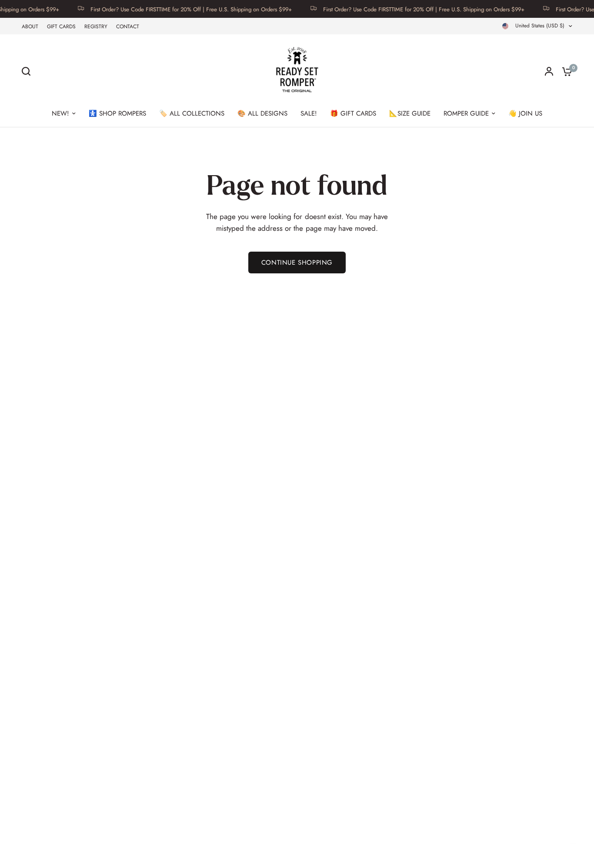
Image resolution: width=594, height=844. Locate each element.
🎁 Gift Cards (353, 113)
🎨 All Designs (262, 113)
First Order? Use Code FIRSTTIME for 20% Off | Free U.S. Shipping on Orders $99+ (182, 9)
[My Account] (549, 71)
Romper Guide (466, 113)
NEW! (60, 113)
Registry (95, 26)
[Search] (28, 71)
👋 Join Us (525, 113)
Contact (127, 26)
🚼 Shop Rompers (117, 113)
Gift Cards (61, 26)
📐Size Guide (409, 113)
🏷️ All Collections (191, 113)
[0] (564, 71)
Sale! (308, 113)
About (30, 26)
